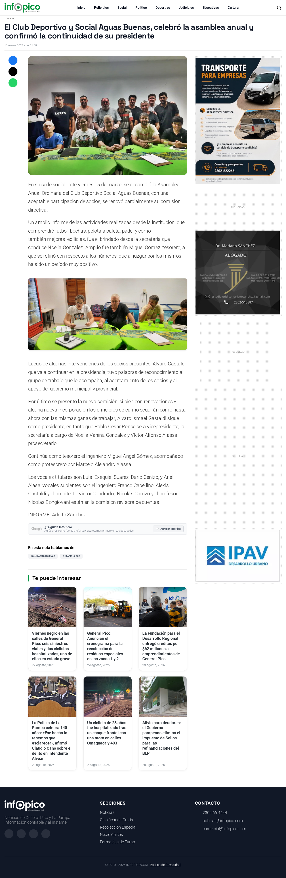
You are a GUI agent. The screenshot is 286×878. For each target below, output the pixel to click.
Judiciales (186, 8)
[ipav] (238, 555)
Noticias (107, 812)
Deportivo (163, 8)
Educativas (211, 8)
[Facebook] (8, 833)
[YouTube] (45, 833)
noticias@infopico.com (223, 821)
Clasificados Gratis (116, 820)
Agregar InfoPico (170, 528)
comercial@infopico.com (224, 829)
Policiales (101, 8)
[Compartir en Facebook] (12, 60)
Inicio (81, 8)
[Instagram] (21, 833)
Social (122, 8)
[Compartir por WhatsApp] (12, 82)
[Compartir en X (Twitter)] (12, 71)
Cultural (234, 8)
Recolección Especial (118, 827)
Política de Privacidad (165, 865)
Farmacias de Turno (117, 842)
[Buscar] (279, 7)
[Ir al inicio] (22, 8)
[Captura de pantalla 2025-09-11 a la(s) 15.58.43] (238, 272)
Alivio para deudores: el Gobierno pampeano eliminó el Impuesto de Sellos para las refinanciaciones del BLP (161, 738)
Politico (141, 8)
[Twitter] (33, 833)
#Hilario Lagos (71, 556)
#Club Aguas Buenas (43, 556)
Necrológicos (111, 834)
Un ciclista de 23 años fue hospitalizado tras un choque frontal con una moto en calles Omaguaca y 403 (106, 733)
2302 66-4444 (215, 812)
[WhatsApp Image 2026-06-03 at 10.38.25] (238, 121)
